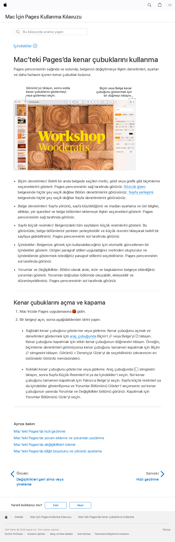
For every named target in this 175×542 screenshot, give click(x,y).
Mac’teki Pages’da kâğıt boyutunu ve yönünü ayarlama (58, 451)
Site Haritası (84, 533)
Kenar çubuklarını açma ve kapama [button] (60, 302)
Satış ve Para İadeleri (61, 533)
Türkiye (166, 529)
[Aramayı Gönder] (18, 32)
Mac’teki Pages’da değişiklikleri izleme (45, 444)
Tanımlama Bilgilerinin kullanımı (112, 533)
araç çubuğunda (83, 336)
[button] (149, 5)
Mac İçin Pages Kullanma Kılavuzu (43, 17)
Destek (19, 517)
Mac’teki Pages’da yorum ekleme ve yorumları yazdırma (59, 438)
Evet (55, 505)
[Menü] (170, 5)
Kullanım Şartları (36, 533)
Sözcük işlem (135, 187)
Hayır (80, 505)
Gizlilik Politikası (14, 533)
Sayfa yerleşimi (141, 192)
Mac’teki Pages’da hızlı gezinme (40, 431)
